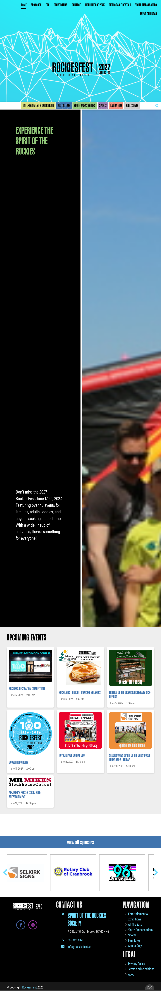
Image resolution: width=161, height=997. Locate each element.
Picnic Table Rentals (120, 5)
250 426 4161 (75, 939)
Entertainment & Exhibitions (38, 105)
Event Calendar (148, 14)
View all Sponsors (80, 842)
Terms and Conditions (141, 968)
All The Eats (64, 105)
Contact (76, 5)
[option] (80, 508)
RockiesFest (29, 987)
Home (24, 5)
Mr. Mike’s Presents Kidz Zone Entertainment (25, 794)
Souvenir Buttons (18, 762)
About (131, 974)
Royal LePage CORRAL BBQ (72, 755)
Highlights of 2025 (95, 5)
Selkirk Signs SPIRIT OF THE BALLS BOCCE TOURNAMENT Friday (129, 757)
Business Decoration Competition (27, 689)
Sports (103, 105)
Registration (60, 5)
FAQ (47, 5)
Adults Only (132, 105)
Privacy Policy (136, 963)
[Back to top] (156, 985)
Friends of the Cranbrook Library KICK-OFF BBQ (130, 694)
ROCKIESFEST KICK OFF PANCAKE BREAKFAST (80, 692)
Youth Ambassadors (146, 5)
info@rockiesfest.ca (80, 946)
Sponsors (36, 5)
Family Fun (116, 105)
